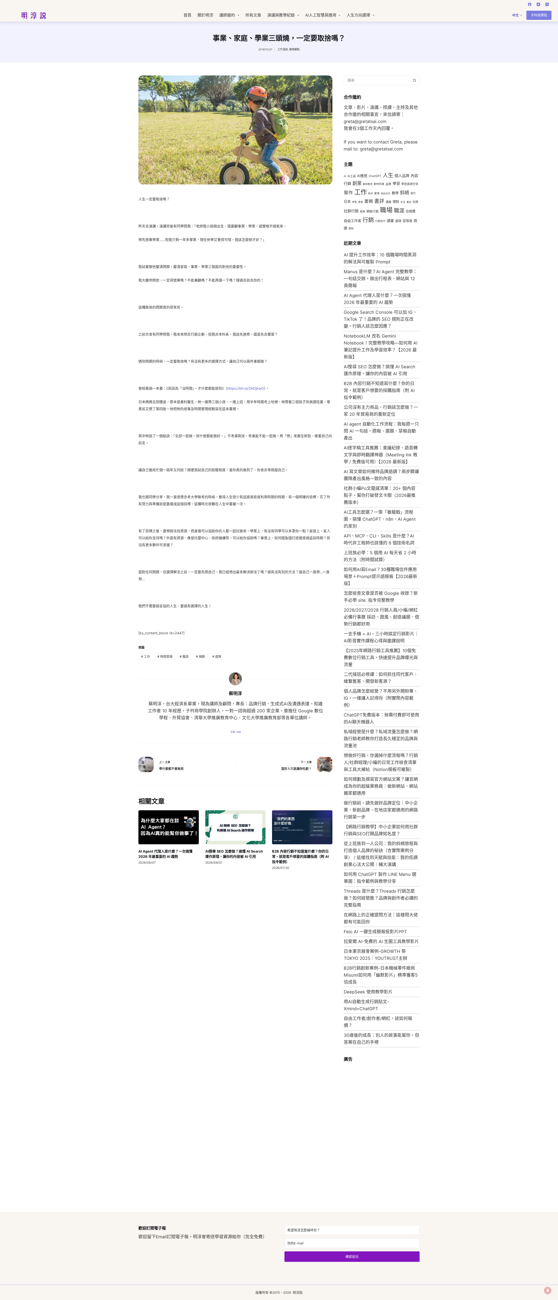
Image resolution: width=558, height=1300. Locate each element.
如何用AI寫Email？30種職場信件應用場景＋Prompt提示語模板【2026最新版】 (380, 576)
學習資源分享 (409, 184)
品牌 (388, 184)
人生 (388, 175)
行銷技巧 (380, 221)
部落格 (407, 221)
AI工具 (351, 176)
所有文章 (253, 15)
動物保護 (379, 184)
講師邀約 (227, 15)
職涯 (184, 656)
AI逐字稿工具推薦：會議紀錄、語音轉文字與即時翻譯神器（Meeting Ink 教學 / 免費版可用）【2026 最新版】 (381, 454)
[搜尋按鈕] (415, 80)
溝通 (388, 201)
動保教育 (368, 184)
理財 (396, 202)
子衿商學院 (539, 15)
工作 (145, 656)
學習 (396, 183)
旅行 (413, 193)
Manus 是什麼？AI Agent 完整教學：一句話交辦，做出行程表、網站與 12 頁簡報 (380, 278)
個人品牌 (402, 175)
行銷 (368, 219)
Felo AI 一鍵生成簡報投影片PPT (375, 931)
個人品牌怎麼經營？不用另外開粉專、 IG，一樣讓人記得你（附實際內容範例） (381, 698)
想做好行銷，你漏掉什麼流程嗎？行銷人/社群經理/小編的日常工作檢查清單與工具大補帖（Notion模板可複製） (381, 762)
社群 (415, 201)
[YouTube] (538, 4)
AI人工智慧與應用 (320, 15)
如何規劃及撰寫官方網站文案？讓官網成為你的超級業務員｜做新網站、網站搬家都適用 (381, 786)
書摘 (368, 201)
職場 (386, 210)
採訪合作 (385, 193)
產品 (409, 202)
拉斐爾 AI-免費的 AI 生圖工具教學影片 (381, 941)
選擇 (216, 656)
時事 (354, 202)
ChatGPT (375, 176)
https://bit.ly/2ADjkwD (245, 388)
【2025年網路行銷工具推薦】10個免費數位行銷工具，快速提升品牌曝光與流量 (381, 657)
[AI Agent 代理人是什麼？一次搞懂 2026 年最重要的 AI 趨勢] (168, 827)
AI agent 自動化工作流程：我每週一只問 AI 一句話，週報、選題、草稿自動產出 (381, 431)
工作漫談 (282, 49)
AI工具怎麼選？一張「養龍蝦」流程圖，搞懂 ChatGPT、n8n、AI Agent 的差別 (380, 519)
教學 (395, 193)
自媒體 (410, 211)
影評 (370, 193)
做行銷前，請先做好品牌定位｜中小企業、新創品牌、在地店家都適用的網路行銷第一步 (381, 810)
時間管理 (164, 656)
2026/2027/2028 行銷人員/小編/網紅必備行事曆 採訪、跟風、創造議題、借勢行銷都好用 (381, 617)
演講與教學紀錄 (281, 15)
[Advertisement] (376, 1131)
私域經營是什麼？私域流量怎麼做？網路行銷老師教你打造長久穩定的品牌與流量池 (381, 738)
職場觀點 (294, 49)
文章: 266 (235, 732)
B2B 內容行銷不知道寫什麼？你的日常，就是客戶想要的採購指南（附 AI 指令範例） (300, 856)
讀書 (390, 220)
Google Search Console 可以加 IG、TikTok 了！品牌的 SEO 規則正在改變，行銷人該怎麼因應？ (380, 319)
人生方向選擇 (358, 15)
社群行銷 (351, 211)
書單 (360, 202)
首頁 (187, 15)
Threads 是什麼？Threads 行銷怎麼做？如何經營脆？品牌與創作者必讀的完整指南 (381, 898)
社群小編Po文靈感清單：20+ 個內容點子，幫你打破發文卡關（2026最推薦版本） (379, 495)
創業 (357, 183)
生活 (402, 202)
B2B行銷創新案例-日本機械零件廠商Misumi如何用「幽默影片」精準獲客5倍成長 (381, 975)
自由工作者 (352, 220)
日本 (347, 201)
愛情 (376, 193)
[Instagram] (547, 4)
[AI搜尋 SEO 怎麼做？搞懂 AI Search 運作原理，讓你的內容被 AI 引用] (235, 827)
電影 (351, 228)
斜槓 (404, 192)
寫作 (348, 192)
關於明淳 (205, 15)
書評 (379, 201)
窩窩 (362, 211)
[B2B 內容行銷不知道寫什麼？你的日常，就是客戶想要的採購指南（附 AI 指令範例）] (302, 827)
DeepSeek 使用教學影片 (368, 992)
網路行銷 (372, 211)
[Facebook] (529, 4)
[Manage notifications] (547, 1290)
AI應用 (362, 176)
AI (345, 176)
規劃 (200, 656)
